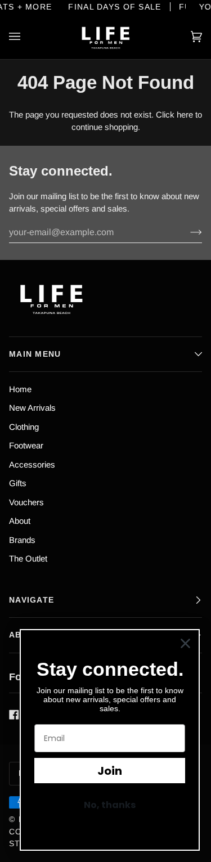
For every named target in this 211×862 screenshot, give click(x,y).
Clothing (24, 427)
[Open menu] (26, 37)
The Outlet (28, 558)
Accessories (32, 464)
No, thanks (110, 804)
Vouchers (26, 502)
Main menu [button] (35, 353)
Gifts (17, 483)
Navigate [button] (31, 599)
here (185, 114)
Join (109, 771)
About (19, 521)
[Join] (187, 232)
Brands (22, 540)
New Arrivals (32, 407)
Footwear (26, 445)
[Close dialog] (185, 643)
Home (20, 389)
